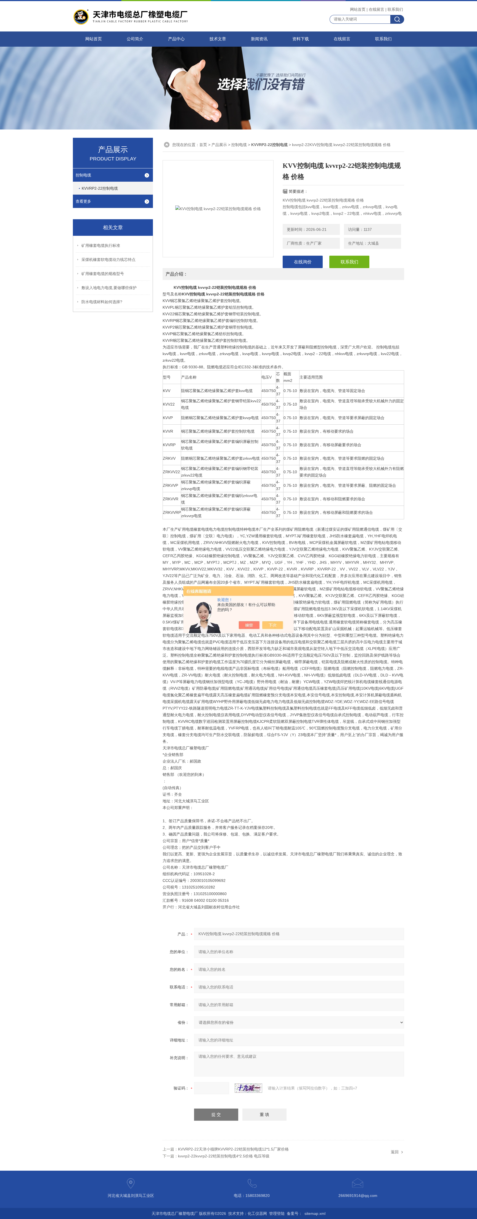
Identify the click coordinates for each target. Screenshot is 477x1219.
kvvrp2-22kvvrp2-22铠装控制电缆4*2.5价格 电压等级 (223, 1156)
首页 (203, 144)
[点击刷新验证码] (248, 1088)
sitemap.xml (314, 1213)
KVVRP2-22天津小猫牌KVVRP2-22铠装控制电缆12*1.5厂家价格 (233, 1149)
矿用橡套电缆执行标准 (100, 245)
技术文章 (218, 39)
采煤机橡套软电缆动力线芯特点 (108, 259)
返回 (395, 1152)
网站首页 (357, 9)
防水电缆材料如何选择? (101, 302)
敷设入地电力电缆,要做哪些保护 (109, 287)
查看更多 (83, 201)
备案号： (294, 1213)
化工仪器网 (257, 1213)
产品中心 (176, 39)
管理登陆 (277, 1213)
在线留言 (376, 9)
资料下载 (300, 39)
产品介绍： (177, 274)
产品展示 (219, 144)
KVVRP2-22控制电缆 (100, 188)
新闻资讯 (259, 39)
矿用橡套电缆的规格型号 (102, 273)
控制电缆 (83, 175)
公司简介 (135, 39)
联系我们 (395, 9)
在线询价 (303, 262)
